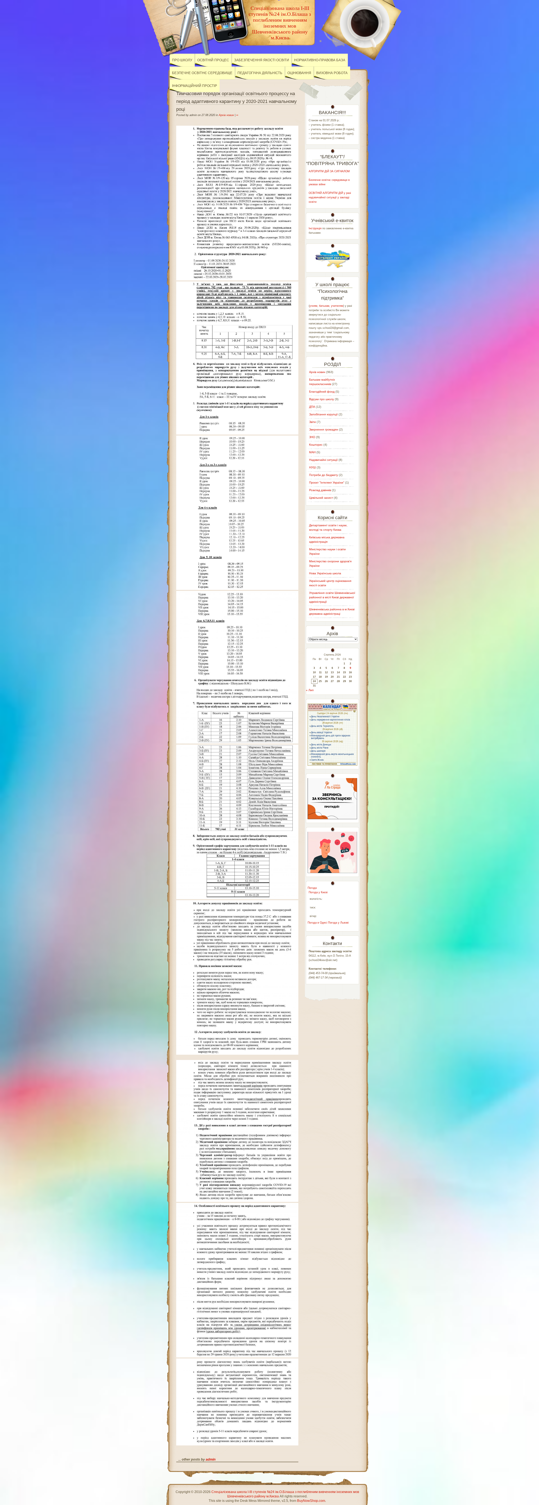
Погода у (318, 892)
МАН (312, 452)
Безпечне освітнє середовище (202, 73)
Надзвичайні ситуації (323, 459)
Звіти (312, 422)
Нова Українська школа (325, 573)
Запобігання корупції (323, 414)
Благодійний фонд (322, 391)
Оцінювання (299, 73)
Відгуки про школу (321, 399)
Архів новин (226, 115)
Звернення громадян (323, 429)
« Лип (310, 690)
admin (211, 1459)
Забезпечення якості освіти (261, 60)
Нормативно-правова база (319, 60)
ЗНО (312, 437)
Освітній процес (213, 60)
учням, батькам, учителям (326, 305)
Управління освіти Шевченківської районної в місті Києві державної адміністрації (332, 597)
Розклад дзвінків (320, 490)
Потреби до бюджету (323, 475)
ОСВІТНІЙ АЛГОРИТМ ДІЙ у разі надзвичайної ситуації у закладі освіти (330, 197)
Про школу (182, 60)
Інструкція (315, 228)
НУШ (312, 467)
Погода (312, 887)
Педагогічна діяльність (259, 73)
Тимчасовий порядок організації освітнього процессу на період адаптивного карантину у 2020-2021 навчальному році (236, 101)
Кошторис (316, 444)
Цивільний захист (321, 497)
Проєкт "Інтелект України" (326, 482)
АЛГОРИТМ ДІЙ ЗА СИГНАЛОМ (329, 171)
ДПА (312, 406)
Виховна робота (332, 73)
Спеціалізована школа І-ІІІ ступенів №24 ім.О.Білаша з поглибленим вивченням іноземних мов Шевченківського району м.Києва (280, 22)
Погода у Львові (338, 922)
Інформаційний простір (194, 86)
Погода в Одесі (317, 922)
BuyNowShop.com (311, 1500)
